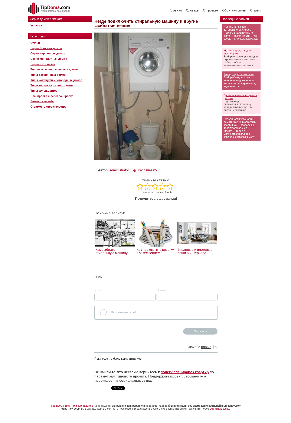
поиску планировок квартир (185, 372)
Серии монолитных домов (48, 58)
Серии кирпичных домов (47, 53)
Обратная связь (234, 10)
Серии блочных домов (46, 48)
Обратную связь (219, 408)
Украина (36, 25)
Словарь (192, 10)
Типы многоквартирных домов (51, 85)
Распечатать (147, 170)
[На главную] (49, 9)
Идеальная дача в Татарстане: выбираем (237, 28)
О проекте (210, 10)
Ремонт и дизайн (42, 101)
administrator (119, 170)
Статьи (255, 10)
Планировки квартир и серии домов (71, 405)
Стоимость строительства (48, 106)
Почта (162, 290)
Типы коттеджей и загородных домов (56, 80)
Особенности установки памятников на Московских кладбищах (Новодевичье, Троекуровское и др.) (240, 124)
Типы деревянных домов (48, 74)
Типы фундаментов (44, 90)
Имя (98, 290)
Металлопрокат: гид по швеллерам (238, 52)
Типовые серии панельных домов (54, 69)
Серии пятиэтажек (42, 64)
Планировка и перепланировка (51, 96)
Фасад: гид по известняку (239, 74)
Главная (176, 10)
